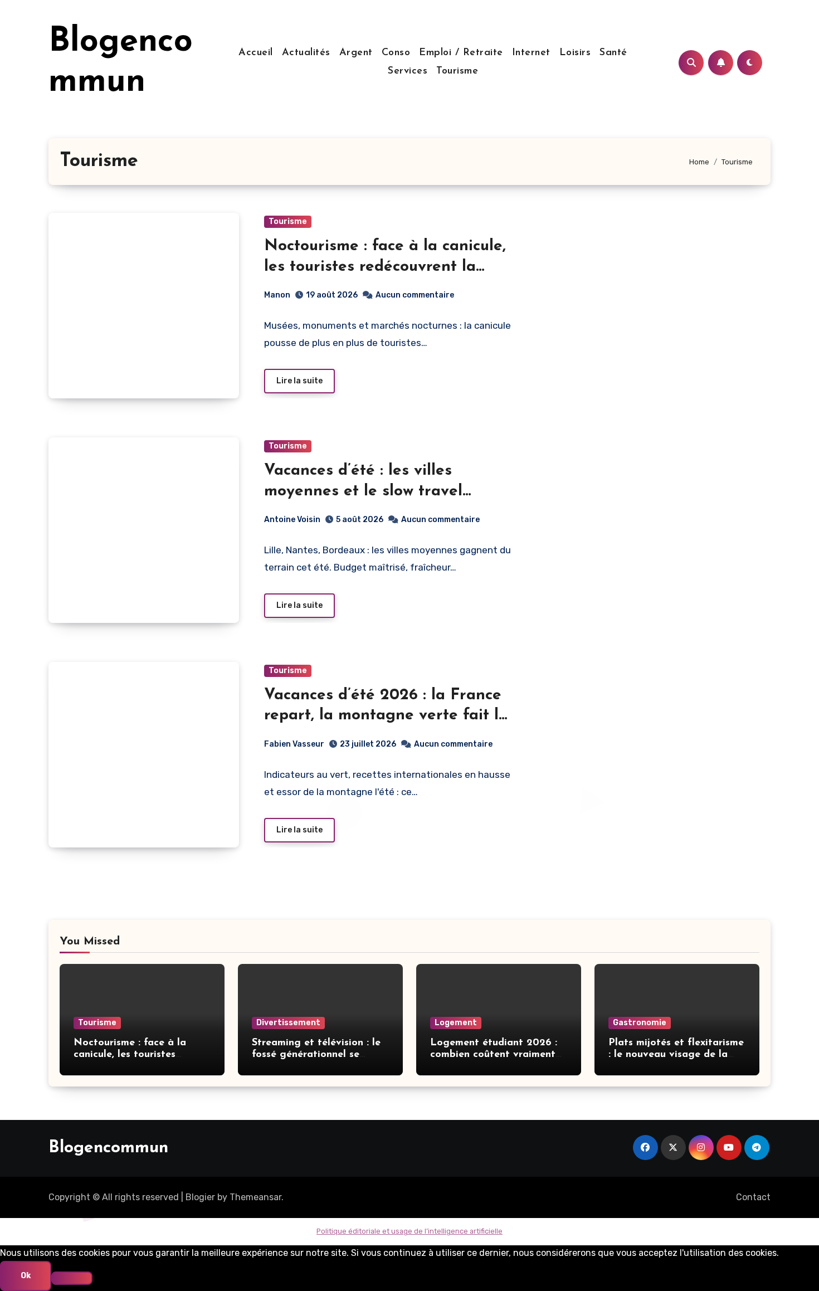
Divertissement (288, 1022)
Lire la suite (299, 381)
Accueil (255, 53)
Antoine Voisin (292, 519)
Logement (456, 1022)
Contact (753, 1197)
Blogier (200, 1197)
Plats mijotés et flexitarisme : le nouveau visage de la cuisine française (676, 1055)
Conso (396, 53)
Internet (531, 53)
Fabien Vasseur (294, 744)
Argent (356, 53)
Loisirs (575, 53)
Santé (613, 53)
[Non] (71, 1278)
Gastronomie (639, 1022)
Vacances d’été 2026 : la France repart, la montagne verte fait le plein (386, 716)
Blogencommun (108, 1148)
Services (407, 71)
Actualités (306, 53)
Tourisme (457, 71)
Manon (277, 295)
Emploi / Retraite (461, 53)
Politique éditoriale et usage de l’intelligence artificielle (409, 1231)
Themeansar (255, 1197)
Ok (26, 1275)
